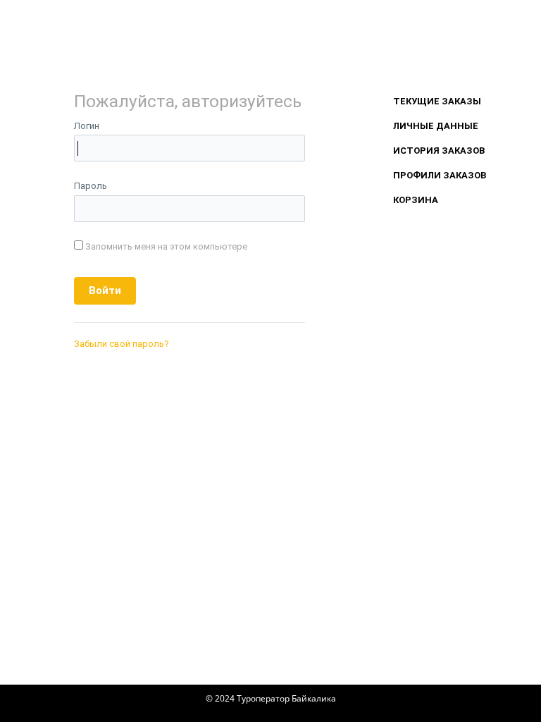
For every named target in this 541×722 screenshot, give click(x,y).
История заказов (439, 150)
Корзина (415, 200)
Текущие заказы (437, 101)
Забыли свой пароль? (121, 343)
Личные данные (435, 126)
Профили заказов (439, 175)
